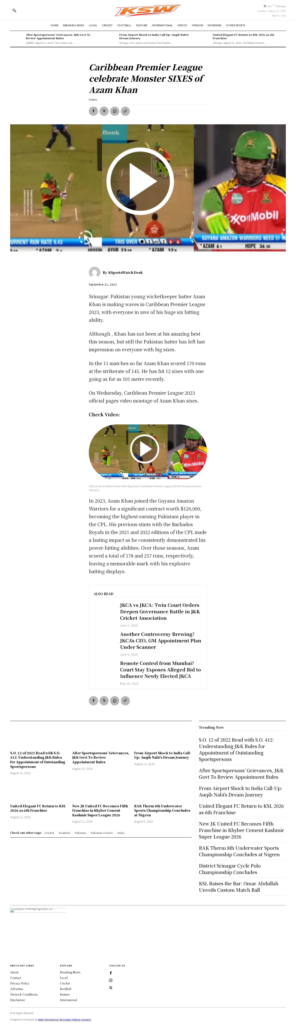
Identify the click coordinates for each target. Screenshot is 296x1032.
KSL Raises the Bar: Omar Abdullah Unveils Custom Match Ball (238, 886)
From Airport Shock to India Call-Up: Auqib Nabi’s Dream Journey (154, 36)
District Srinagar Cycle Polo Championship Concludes (230, 868)
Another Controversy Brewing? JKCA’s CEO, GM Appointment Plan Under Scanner (160, 640)
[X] (104, 111)
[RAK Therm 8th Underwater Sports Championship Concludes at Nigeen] (162, 789)
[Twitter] (110, 988)
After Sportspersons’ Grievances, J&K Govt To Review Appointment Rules (58, 36)
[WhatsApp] (114, 111)
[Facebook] (93, 111)
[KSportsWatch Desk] (96, 272)
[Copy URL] (125, 111)
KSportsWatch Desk (125, 272)
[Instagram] (110, 980)
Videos (93, 99)
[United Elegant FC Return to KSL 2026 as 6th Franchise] (203, 38)
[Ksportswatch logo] (148, 10)
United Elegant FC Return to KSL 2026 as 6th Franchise (243, 36)
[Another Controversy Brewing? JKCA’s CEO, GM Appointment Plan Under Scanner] (104, 639)
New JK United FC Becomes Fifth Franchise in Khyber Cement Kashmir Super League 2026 (100, 810)
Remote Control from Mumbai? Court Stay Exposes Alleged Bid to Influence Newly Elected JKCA (160, 669)
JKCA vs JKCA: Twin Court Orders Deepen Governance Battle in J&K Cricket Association (160, 611)
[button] (14, 10)
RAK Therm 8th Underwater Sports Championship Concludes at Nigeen (162, 810)
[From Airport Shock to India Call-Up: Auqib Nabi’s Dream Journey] (110, 38)
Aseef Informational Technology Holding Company (64, 1019)
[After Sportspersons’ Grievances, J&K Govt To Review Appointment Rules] (17, 38)
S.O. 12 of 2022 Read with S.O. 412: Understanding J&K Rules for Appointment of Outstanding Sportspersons (37, 760)
